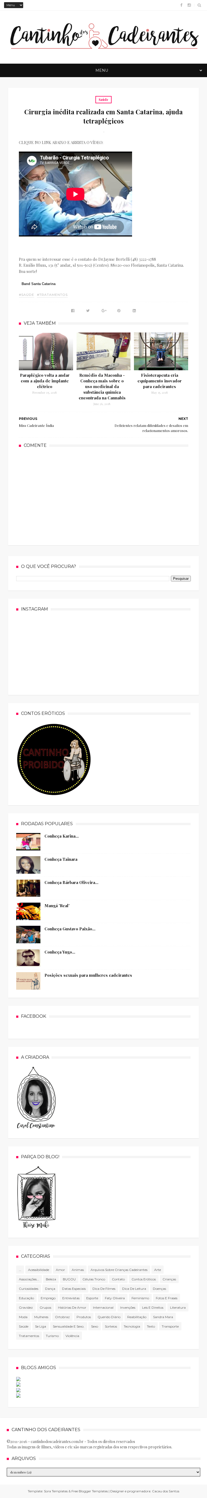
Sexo (94, 1326)
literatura (178, 1307)
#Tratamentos (52, 295)
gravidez (26, 1307)
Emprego (48, 1298)
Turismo (52, 1336)
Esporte (92, 1298)
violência (72, 1336)
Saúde (103, 99)
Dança (50, 1289)
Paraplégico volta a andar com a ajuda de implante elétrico (45, 380)
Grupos (45, 1307)
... (20, 1270)
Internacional (103, 1307)
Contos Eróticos (144, 1279)
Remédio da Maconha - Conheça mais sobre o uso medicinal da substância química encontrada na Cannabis (102, 386)
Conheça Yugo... (59, 952)
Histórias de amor (72, 1307)
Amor (60, 1270)
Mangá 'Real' (57, 905)
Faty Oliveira (115, 1298)
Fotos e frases (166, 1298)
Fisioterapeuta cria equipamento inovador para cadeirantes (159, 380)
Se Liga (40, 1326)
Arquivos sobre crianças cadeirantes (119, 1270)
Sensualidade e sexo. (68, 1326)
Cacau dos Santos (165, 1491)
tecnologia (132, 1326)
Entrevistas (71, 1298)
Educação (26, 1298)
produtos (84, 1317)
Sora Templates (56, 1491)
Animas (78, 1270)
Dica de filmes (103, 1289)
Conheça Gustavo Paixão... (69, 928)
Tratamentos (29, 1336)
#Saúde (26, 295)
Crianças (169, 1279)
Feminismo (140, 1298)
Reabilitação (136, 1317)
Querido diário (109, 1317)
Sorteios (111, 1326)
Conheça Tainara (60, 859)
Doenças (159, 1289)
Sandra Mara (163, 1317)
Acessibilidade (38, 1270)
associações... (29, 1279)
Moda (23, 1317)
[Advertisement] (103, 496)
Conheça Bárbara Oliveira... (71, 882)
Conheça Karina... (61, 836)
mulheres (41, 1317)
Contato (118, 1279)
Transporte (170, 1326)
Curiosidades (28, 1289)
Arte (157, 1270)
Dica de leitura (134, 1289)
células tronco (93, 1279)
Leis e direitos (152, 1307)
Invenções (127, 1307)
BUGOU (69, 1279)
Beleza (51, 1279)
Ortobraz (62, 1317)
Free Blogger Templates (89, 1491)
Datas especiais (74, 1289)
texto (151, 1326)
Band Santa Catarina (39, 284)
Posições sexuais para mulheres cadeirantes (88, 975)
